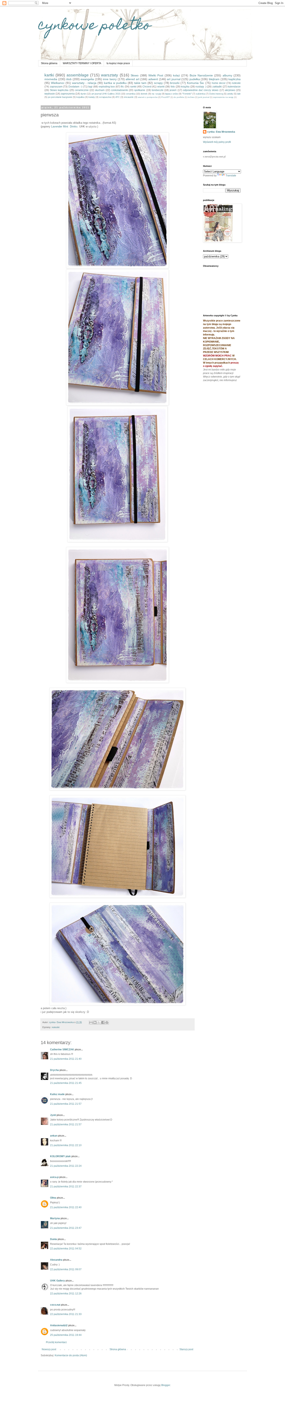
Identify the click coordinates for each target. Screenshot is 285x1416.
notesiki (236, 83)
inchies (191, 97)
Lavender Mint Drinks (64, 126)
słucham (100, 90)
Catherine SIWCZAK (62, 1049)
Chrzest (146, 86)
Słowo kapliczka (59, 90)
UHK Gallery (57, 1280)
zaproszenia (68, 93)
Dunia (53, 1239)
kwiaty (91, 97)
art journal (173, 79)
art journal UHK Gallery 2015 (105, 93)
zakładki (217, 86)
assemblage (78, 75)
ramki (133, 86)
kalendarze (234, 86)
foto (173, 86)
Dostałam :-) (75, 86)
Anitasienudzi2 (59, 1325)
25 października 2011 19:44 (66, 1335)
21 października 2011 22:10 (66, 1145)
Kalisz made (57, 1094)
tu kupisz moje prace (118, 63)
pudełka (194, 79)
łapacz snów (171, 93)
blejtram (214, 79)
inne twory (110, 79)
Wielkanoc (57, 83)
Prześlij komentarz (56, 1342)
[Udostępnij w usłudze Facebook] (103, 1022)
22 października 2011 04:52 (66, 1248)
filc (122, 86)
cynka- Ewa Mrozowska (221, 131)
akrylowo (230, 90)
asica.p (54, 1177)
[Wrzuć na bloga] (95, 1022)
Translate (231, 175)
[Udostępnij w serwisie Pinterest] (107, 1022)
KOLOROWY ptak (60, 1156)
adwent (153, 79)
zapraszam (56, 86)
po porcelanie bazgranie (60, 97)
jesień (173, 90)
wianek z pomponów (148, 97)
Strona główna (49, 63)
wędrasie (49, 93)
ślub (69, 79)
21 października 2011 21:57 (66, 1103)
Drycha (54, 1070)
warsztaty (109, 75)
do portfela (179, 97)
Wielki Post (155, 75)
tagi (90, 86)
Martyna (55, 1218)
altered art (132, 79)
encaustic (129, 97)
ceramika (130, 93)
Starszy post (186, 1349)
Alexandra (56, 1259)
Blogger (165, 1385)
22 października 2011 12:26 (66, 1293)
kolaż (176, 75)
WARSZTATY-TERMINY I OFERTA (82, 63)
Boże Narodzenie (201, 75)
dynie (83, 93)
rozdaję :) (200, 86)
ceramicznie (82, 90)
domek (144, 93)
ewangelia (87, 79)
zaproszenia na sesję (223, 97)
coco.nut (55, 1304)
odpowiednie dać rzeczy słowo (201, 90)
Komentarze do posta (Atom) (71, 1355)
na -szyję (156, 93)
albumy (227, 75)
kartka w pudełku (115, 83)
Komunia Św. (195, 83)
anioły (230, 93)
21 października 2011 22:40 (66, 1207)
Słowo (135, 75)
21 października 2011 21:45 (66, 1083)
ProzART (165, 97)
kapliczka (234, 79)
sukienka (200, 93)
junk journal (203, 97)
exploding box (107, 86)
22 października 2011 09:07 (66, 1269)
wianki (161, 86)
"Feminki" (187, 93)
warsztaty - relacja (84, 83)
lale (239, 93)
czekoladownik (119, 90)
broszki (174, 83)
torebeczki (157, 90)
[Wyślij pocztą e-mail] (91, 1022)
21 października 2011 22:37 (66, 1186)
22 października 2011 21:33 (66, 1314)
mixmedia (50, 79)
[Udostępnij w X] (99, 1022)
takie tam (140, 83)
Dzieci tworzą (216, 93)
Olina (53, 1197)
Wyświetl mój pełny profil (217, 142)
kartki (49, 75)
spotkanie (139, 90)
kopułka (80, 97)
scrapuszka (105, 97)
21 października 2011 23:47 (66, 1228)
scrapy (158, 83)
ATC (117, 97)
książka (185, 86)
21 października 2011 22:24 (66, 1165)
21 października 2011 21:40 (66, 1058)
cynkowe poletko (94, 26)
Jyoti (53, 1115)
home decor (219, 83)
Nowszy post (49, 1349)
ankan (53, 1135)
